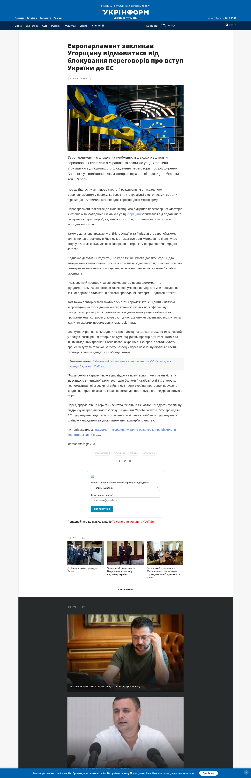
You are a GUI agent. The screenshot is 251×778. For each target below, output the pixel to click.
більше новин (125, 590)
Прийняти (208, 773)
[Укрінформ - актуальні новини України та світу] (125, 12)
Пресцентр (45, 18)
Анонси (58, 18)
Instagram (132, 521)
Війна (18, 25)
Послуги (19, 18)
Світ (44, 25)
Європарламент (102, 453)
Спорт (83, 25)
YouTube (149, 521)
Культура (70, 25)
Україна (134, 453)
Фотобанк (31, 18)
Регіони (55, 25)
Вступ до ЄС (149, 453)
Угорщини (134, 214)
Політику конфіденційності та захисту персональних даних (163, 773)
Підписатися (102, 508)
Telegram (118, 521)
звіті (96, 189)
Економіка (32, 25)
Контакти (152, 25)
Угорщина (120, 453)
